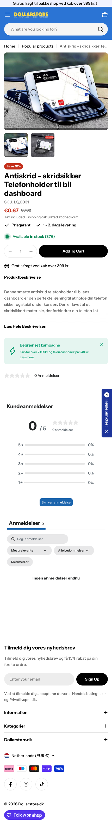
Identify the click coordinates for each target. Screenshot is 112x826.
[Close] (102, 344)
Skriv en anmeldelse (56, 502)
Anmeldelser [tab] (26, 523)
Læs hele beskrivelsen (25, 326)
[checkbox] (20, 562)
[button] (56, 445)
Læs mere (27, 357)
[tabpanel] (56, 584)
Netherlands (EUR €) (30, 755)
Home (9, 46)
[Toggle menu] (7, 15)
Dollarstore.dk (31, 803)
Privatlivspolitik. (23, 699)
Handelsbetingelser (89, 693)
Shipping (34, 217)
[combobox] (56, 29)
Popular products (37, 46)
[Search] (100, 29)
